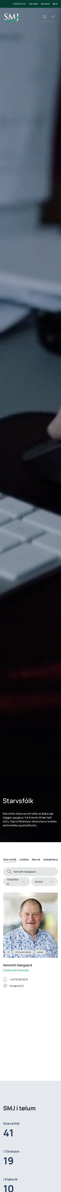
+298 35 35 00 (19, 3)
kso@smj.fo (17, 986)
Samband (45, 3)
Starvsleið (33, 3)
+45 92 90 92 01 (19, 979)
